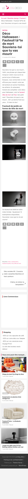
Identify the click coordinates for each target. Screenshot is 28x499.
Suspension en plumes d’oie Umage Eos (11, 397)
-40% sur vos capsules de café (13, 336)
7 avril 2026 (5, 376)
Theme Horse (17, 463)
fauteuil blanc (15, 261)
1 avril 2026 (5, 449)
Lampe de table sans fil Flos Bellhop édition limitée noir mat (12, 446)
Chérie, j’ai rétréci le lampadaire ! (17, 283)
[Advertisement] (14, 176)
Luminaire (5, 393)
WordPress (22, 465)
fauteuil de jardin (6, 263)
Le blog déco (19, 457)
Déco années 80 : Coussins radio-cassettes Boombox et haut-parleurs (14, 274)
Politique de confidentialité (13, 460)
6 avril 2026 (5, 400)
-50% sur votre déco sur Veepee (13, 338)
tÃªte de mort (17, 263)
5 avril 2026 (5, 424)
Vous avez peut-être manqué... (14, 355)
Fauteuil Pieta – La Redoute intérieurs (11, 422)
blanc (9, 261)
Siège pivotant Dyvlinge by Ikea (13, 374)
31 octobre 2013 (6, 57)
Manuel (13, 57)
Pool (15, 95)
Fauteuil (5, 30)
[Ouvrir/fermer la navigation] (3, 14)
